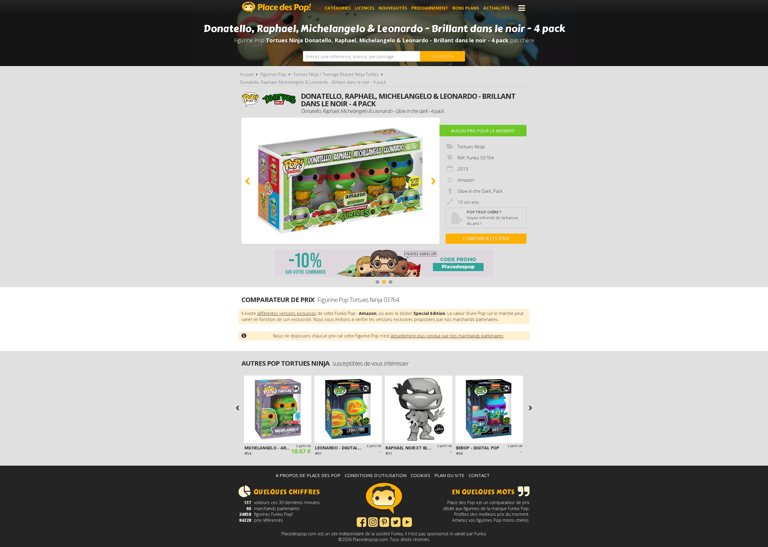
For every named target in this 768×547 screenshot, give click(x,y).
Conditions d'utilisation (375, 475)
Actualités (496, 8)
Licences (364, 8)
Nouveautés (393, 8)
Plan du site (449, 475)
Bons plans (465, 8)
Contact (479, 475)
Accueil (247, 74)
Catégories (338, 8)
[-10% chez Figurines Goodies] (384, 264)
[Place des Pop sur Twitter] (395, 521)
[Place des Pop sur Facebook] (361, 521)
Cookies (420, 475)
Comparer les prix (486, 238)
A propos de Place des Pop (308, 475)
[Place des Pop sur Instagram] (373, 521)
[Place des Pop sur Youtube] (407, 521)
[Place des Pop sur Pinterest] (384, 521)
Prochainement (429, 8)
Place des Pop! (277, 7)
